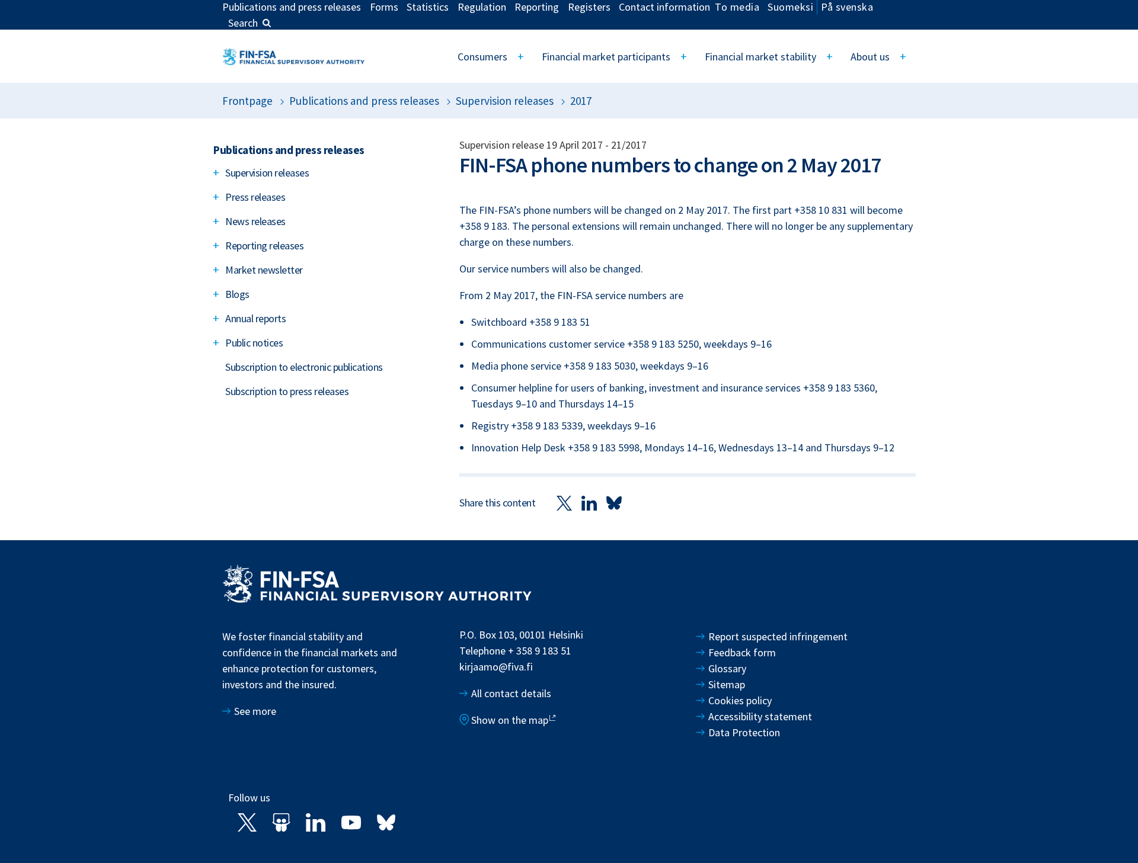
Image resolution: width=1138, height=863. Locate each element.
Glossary (727, 668)
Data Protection (744, 732)
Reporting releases (264, 245)
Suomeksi (790, 7)
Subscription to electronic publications (304, 367)
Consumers (482, 56)
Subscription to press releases (287, 391)
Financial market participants (606, 56)
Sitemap (726, 684)
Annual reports (255, 318)
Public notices (254, 342)
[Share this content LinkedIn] (589, 503)
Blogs (237, 294)
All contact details (511, 693)
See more (255, 711)
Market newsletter (264, 270)
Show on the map (509, 720)
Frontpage (247, 101)
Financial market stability (760, 56)
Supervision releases (505, 101)
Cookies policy (740, 700)
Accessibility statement (760, 716)
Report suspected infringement (779, 636)
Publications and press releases (364, 101)
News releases (255, 221)
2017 (581, 101)
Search (243, 23)
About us (870, 56)
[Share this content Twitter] (564, 503)
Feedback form (742, 652)
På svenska (847, 7)
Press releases (255, 197)
